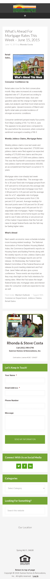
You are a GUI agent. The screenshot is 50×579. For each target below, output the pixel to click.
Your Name (11, 375)
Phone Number (12, 400)
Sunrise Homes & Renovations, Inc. (25, 8)
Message (9, 413)
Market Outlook (22, 295)
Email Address (12, 388)
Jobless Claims (35, 298)
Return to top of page (25, 570)
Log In (35, 576)
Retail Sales (10, 301)
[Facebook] (24, 466)
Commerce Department (16, 298)
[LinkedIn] (30, 466)
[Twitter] (18, 466)
